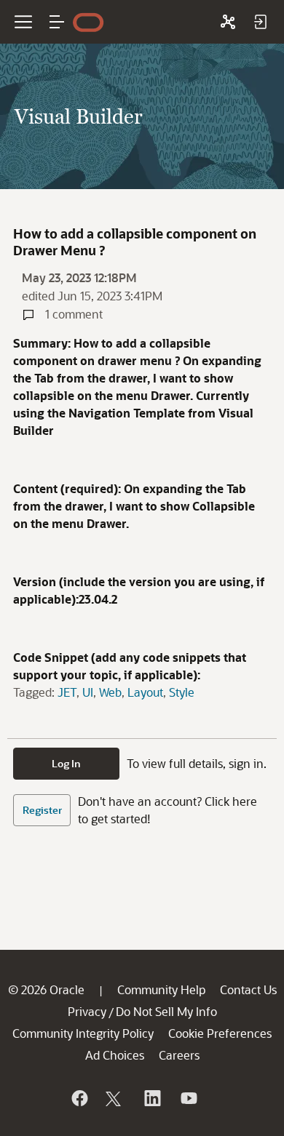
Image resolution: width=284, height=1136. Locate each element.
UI (87, 692)
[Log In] (260, 22)
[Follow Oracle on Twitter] (115, 1098)
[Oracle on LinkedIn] (151, 1098)
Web (110, 692)
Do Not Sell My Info (166, 1011)
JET (67, 692)
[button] (57, 22)
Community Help (161, 989)
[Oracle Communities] (228, 22)
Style (181, 692)
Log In (66, 763)
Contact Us (248, 989)
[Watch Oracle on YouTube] (187, 1098)
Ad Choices (114, 1055)
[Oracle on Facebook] (78, 1098)
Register (42, 810)
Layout (145, 692)
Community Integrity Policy (83, 1033)
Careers (179, 1055)
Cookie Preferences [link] (220, 1033)
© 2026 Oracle (46, 989)
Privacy (87, 1011)
